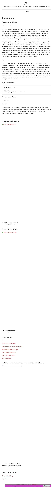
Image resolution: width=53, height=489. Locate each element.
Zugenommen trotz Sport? (8, 355)
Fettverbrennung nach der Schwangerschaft (12, 346)
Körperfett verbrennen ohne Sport (10, 349)
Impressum (5, 478)
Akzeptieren (46, 485)
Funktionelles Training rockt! (9, 352)
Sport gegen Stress (7, 358)
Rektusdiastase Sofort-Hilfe (9, 343)
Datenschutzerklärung (7, 476)
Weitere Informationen (38, 485)
